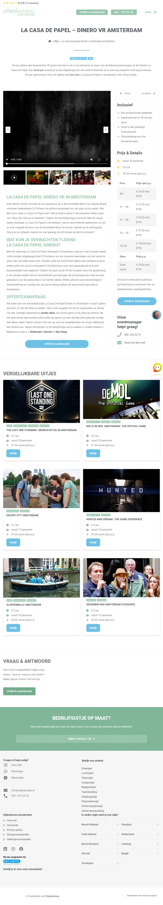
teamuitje (74, 74)
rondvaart (31, 600)
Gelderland (127, 834)
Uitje (56, 41)
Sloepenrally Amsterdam (23, 604)
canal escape (19, 600)
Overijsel (126, 824)
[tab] (101, 824)
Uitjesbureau (52, 896)
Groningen (87, 863)
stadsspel (102, 600)
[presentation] (8, 130)
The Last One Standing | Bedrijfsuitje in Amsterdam (41, 430)
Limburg (126, 843)
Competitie (33, 426)
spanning (116, 422)
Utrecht (47, 331)
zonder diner (48, 312)
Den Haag (61, 331)
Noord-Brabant (90, 843)
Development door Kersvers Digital (142, 896)
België (125, 853)
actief (9, 426)
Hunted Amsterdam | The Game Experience (114, 519)
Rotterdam (36, 331)
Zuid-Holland (89, 834)
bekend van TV (20, 426)
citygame (106, 422)
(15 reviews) (21, 3)
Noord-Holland (90, 824)
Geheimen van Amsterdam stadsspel (110, 604)
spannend (44, 426)
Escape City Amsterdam (22, 515)
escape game (12, 511)
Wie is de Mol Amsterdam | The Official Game (116, 426)
